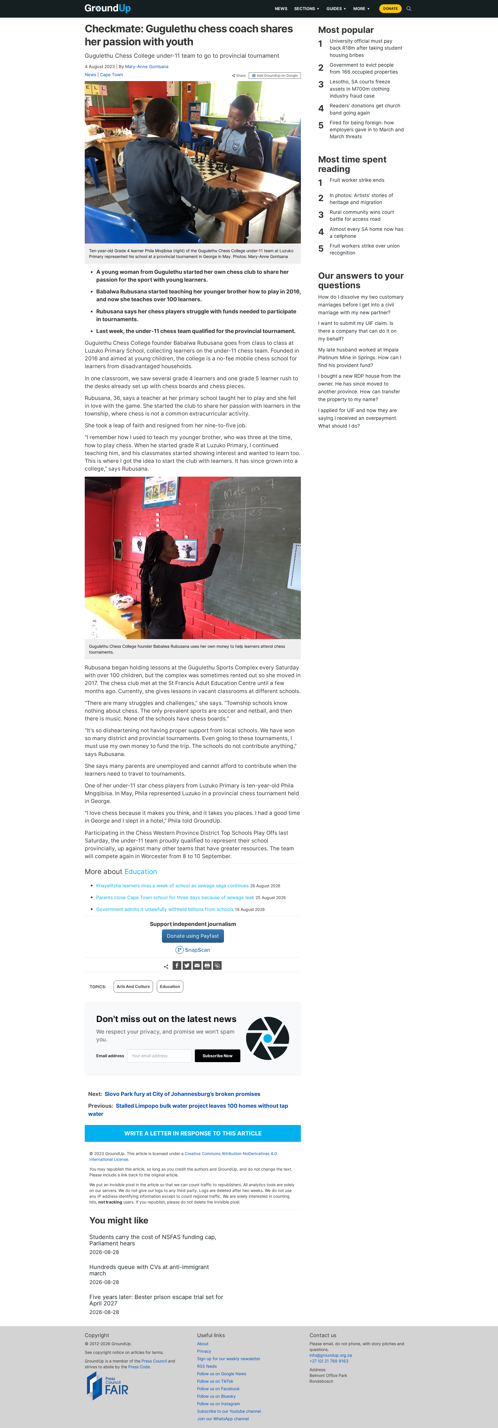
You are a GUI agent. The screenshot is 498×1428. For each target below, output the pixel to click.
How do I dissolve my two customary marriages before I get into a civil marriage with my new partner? (360, 304)
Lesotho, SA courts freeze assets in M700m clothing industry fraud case (360, 89)
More (361, 8)
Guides (336, 8)
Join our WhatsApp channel (223, 1418)
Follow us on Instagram (218, 1403)
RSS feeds (207, 1366)
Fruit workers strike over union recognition (365, 249)
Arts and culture (133, 986)
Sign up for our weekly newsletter (228, 1358)
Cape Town (111, 74)
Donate (390, 8)
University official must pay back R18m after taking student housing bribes (366, 48)
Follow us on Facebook (218, 1388)
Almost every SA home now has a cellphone (366, 232)
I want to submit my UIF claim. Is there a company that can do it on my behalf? (357, 331)
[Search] (409, 8)
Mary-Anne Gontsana (146, 66)
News (281, 8)
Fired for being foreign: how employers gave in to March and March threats (367, 130)
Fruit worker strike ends (357, 180)
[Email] (198, 968)
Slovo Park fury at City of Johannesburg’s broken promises (183, 1094)
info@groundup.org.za (331, 1355)
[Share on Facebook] (178, 968)
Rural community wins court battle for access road (362, 215)
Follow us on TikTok (215, 1381)
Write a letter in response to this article (193, 1133)
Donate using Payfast (193, 936)
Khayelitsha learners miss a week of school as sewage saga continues (172, 885)
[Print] (208, 968)
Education (140, 871)
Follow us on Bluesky (216, 1396)
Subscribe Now (218, 1055)
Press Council (154, 1360)
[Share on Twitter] (188, 968)
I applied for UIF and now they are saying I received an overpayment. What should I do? (357, 418)
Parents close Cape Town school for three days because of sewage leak (175, 897)
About (202, 1343)
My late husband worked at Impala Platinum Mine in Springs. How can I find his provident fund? (359, 357)
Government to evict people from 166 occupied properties (364, 68)
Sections (307, 8)
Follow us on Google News (221, 1373)
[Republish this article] (217, 968)
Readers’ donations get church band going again (365, 109)
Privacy (204, 1351)
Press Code (139, 1366)
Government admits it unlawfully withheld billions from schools (164, 909)
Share (241, 75)
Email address (110, 1055)
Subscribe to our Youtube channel (229, 1411)
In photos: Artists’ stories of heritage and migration (361, 198)
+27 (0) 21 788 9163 (329, 1360)
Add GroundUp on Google (277, 75)
